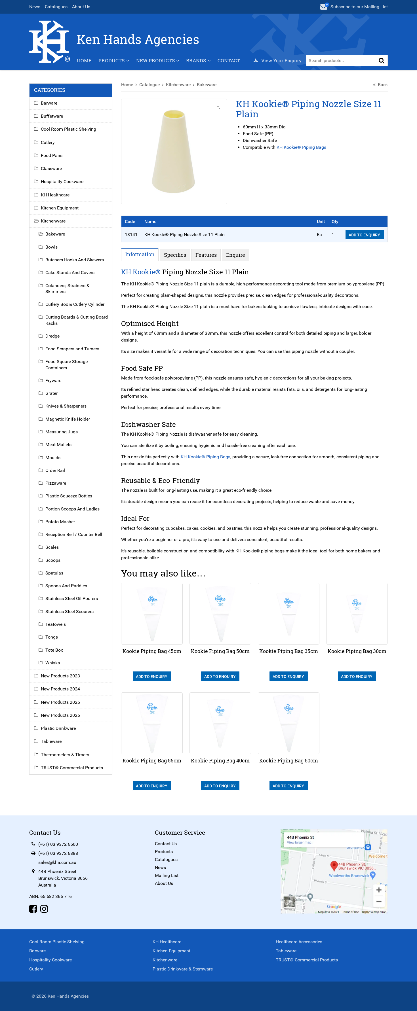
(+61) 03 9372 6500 (58, 844)
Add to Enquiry (365, 235)
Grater (51, 393)
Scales (52, 547)
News (34, 6)
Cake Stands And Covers (69, 272)
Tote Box (54, 650)
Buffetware (52, 116)
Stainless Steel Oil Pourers (71, 598)
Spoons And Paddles (66, 585)
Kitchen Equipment (60, 208)
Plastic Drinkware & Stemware (183, 969)
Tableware (51, 741)
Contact (229, 60)
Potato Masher (60, 521)
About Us (81, 6)
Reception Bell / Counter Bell (73, 534)
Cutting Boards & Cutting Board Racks (76, 320)
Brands (196, 60)
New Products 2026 (60, 715)
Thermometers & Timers (65, 754)
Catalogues (56, 6)
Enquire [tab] (235, 254)
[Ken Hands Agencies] (49, 41)
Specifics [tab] (175, 254)
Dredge (52, 336)
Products (111, 60)
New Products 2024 (60, 689)
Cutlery (48, 142)
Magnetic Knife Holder (67, 419)
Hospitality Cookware (62, 181)
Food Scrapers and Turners (72, 348)
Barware (49, 103)
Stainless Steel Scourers (69, 611)
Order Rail (55, 470)
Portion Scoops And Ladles (72, 509)
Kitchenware (178, 84)
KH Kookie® (141, 271)
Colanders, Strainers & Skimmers (67, 288)
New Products (155, 60)
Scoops (52, 560)
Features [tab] (206, 254)
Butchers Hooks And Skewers (74, 259)
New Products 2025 (60, 702)
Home (84, 60)
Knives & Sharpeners (66, 406)
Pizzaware (55, 483)
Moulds (52, 457)
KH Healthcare (55, 195)
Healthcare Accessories (299, 941)
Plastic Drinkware (58, 728)
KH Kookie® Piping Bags (301, 147)
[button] (381, 60)
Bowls (51, 247)
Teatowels (55, 624)
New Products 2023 (60, 676)
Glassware (51, 168)
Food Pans (51, 155)
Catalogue (149, 84)
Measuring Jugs (61, 432)
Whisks (52, 662)
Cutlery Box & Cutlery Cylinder (74, 304)
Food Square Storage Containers (66, 364)
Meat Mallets (58, 444)
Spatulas (54, 573)
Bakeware (206, 84)
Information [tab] (140, 254)
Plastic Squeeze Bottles (68, 496)
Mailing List (166, 875)
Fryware (53, 380)
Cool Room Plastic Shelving (68, 129)
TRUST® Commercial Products (72, 767)
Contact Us (166, 843)
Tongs (51, 637)
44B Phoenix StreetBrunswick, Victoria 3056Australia (63, 878)
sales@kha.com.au (57, 862)
